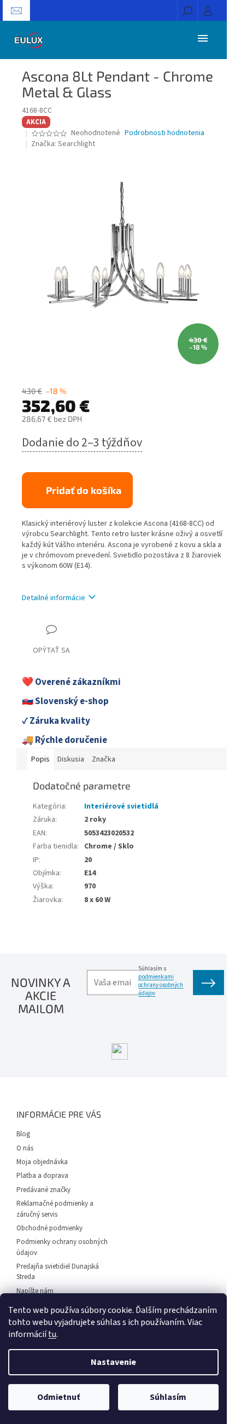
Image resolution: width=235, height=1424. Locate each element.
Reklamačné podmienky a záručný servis (54, 1209)
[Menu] (202, 37)
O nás (24, 1148)
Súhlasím (168, 1397)
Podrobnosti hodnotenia (164, 133)
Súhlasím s (160, 980)
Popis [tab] (40, 759)
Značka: (63, 143)
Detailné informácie (53, 597)
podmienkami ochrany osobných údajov (160, 985)
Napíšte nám (35, 1291)
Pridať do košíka (83, 490)
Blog (23, 1134)
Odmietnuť (58, 1397)
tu (52, 1334)
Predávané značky (43, 1190)
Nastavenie (113, 1362)
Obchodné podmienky (49, 1228)
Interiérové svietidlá (121, 806)
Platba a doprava (42, 1176)
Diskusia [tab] (70, 759)
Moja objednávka (42, 1162)
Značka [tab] (103, 759)
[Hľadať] (187, 10)
